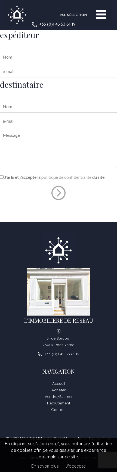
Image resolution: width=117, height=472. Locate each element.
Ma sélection (73, 15)
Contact (58, 409)
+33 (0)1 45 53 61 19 (57, 24)
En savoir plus (45, 466)
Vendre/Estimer (59, 396)
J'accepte (75, 466)
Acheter (59, 390)
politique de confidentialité (66, 177)
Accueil (58, 383)
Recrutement (58, 403)
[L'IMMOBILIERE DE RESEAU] (17, 15)
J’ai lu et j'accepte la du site (54, 177)
